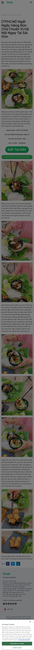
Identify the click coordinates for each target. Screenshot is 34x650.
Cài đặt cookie (17, 647)
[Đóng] (30, 621)
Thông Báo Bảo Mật (24, 639)
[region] (17, 635)
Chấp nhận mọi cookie (17, 643)
